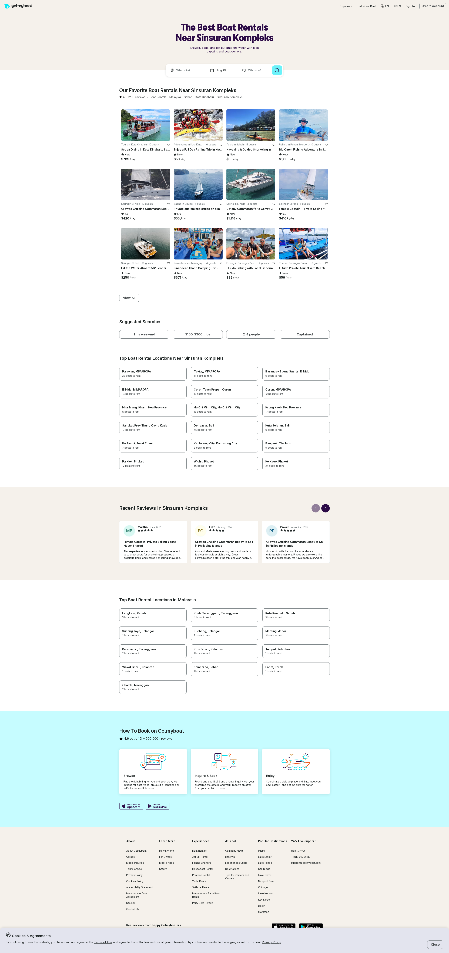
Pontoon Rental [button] (201, 875)
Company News (234, 850)
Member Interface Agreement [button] (136, 895)
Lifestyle (230, 856)
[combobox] (187, 70)
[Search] (277, 70)
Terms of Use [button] (103, 942)
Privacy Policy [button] (271, 942)
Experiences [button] (200, 841)
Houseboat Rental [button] (202, 868)
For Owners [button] (166, 856)
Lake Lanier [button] (265, 856)
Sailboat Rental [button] (200, 887)
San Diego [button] (264, 868)
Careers (131, 856)
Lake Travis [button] (265, 875)
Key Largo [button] (264, 899)
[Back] (315, 508)
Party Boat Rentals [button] (202, 902)
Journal (230, 841)
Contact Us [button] (132, 909)
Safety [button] (163, 868)
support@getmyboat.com (306, 862)
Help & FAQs (298, 850)
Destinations (232, 868)
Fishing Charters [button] (201, 862)
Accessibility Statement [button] (139, 887)
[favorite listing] (168, 144)
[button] (366, 6)
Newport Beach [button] (267, 881)
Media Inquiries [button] (135, 862)
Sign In (410, 6)
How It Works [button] (167, 850)
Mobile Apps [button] (166, 862)
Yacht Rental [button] (199, 881)
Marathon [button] (263, 911)
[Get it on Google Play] (157, 806)
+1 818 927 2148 (300, 856)
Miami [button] (261, 850)
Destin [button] (261, 905)
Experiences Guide (236, 862)
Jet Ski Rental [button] (200, 856)
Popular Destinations (272, 841)
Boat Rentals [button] (199, 850)
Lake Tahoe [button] (265, 862)
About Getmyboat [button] (136, 850)
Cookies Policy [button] (135, 881)
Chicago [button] (263, 887)
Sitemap (131, 902)
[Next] (325, 508)
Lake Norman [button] (265, 893)
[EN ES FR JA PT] (385, 6)
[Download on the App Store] (131, 806)
